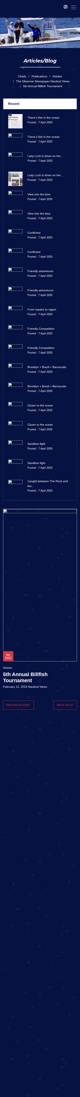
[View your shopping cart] (59, 7)
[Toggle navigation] (74, 7)
